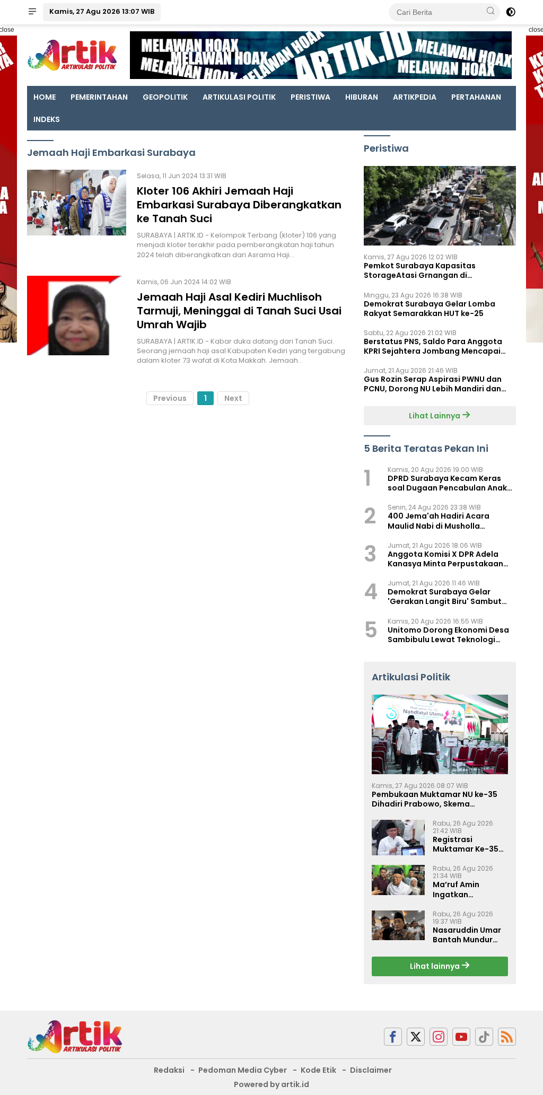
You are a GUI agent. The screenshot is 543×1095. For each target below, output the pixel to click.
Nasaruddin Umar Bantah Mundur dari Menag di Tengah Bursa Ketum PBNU (467, 934)
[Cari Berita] (490, 11)
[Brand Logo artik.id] (72, 54)
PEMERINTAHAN (99, 97)
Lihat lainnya (435, 966)
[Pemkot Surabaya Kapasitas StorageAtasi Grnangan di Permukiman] (440, 206)
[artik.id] (74, 1036)
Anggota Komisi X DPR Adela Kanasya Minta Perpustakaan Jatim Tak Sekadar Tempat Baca (451, 558)
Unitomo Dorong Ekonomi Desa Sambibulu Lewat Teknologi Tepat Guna (448, 634)
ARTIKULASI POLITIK (239, 97)
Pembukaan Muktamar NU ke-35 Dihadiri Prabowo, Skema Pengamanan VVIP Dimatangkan (435, 799)
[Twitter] (416, 1037)
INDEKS (46, 119)
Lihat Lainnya (435, 415)
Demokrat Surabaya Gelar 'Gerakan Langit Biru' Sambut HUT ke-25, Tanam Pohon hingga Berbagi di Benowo (451, 596)
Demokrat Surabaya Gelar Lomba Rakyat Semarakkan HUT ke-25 (429, 308)
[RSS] (507, 1037)
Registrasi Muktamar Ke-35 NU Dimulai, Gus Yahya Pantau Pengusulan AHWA (468, 844)
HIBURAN (361, 97)
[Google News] (484, 1037)
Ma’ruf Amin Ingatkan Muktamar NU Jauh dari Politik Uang (469, 889)
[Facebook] (393, 1037)
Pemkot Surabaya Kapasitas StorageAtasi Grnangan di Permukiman (420, 270)
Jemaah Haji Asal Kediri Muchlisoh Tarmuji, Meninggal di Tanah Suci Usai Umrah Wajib (239, 311)
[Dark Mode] (510, 12)
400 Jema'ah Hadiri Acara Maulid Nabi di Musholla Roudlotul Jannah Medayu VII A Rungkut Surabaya (447, 520)
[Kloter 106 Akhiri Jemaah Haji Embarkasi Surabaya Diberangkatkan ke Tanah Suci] (76, 215)
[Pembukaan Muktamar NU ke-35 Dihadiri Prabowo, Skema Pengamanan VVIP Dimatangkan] (440, 734)
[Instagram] (439, 1037)
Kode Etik (318, 1070)
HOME (44, 97)
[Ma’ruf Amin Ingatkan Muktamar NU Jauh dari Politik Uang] (398, 880)
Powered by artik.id (271, 1084)
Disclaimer (371, 1070)
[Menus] (32, 12)
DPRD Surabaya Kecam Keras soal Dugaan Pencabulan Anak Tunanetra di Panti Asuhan (447, 483)
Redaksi (169, 1070)
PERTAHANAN (476, 97)
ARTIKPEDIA (414, 97)
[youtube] (461, 1037)
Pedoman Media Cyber (242, 1070)
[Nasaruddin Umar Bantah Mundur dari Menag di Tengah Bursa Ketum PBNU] (398, 925)
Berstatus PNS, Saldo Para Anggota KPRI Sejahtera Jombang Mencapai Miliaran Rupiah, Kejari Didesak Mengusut (433, 346)
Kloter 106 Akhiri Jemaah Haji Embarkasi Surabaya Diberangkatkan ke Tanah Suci (239, 204)
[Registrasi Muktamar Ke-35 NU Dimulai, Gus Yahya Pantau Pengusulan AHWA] (398, 837)
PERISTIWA (310, 97)
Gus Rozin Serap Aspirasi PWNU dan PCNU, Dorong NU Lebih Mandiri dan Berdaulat (433, 383)
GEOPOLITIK (165, 97)
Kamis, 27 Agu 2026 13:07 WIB (101, 11)
